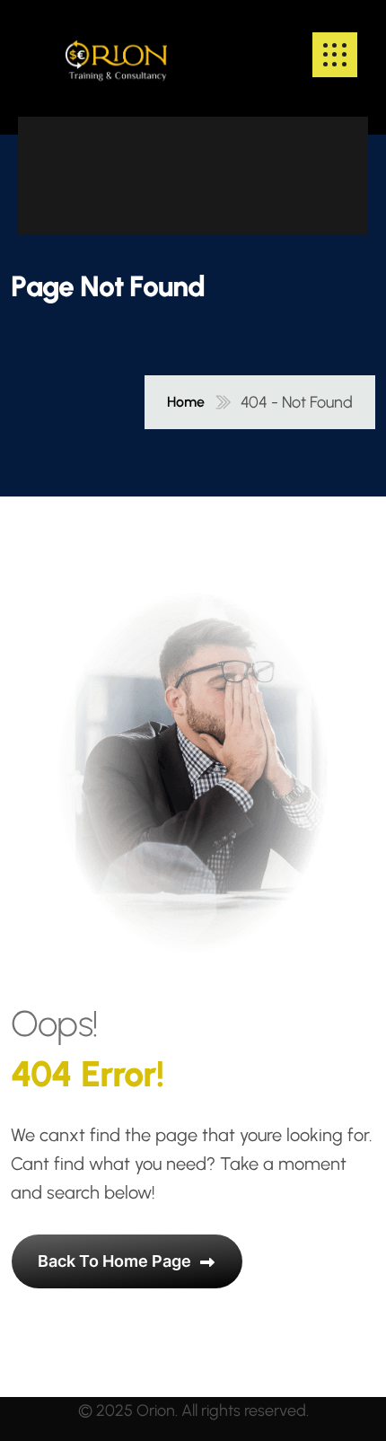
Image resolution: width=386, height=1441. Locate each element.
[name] (116, 54)
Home (186, 402)
